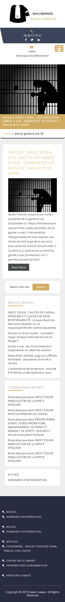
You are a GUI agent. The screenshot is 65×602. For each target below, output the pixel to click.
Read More (19, 267)
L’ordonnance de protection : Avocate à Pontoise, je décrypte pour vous (32, 370)
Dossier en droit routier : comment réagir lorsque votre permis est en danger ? (30, 337)
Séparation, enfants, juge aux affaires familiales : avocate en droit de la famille (32, 359)
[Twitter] (32, 40)
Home (7, 133)
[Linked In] (39, 40)
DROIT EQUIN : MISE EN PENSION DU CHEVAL (31, 412)
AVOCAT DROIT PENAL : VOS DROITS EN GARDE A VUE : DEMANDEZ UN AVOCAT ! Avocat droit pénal (31, 162)
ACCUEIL (13, 474)
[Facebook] (25, 40)
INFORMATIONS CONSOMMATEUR (26, 565)
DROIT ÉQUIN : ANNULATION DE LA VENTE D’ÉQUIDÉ (31, 401)
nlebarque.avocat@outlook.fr (32, 55)
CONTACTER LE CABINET (21, 560)
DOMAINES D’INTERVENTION (27, 480)
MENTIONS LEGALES (18, 575)
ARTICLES (12, 541)
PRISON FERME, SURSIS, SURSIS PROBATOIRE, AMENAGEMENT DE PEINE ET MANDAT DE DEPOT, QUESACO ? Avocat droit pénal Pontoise (31, 427)
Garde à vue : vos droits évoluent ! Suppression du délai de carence (30, 348)
